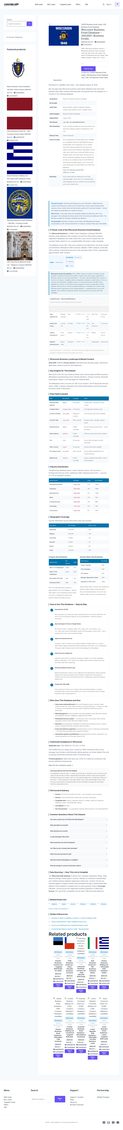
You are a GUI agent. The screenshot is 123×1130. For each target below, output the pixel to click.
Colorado (103, 904)
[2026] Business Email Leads (91, 24)
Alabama (54, 904)
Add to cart (88, 69)
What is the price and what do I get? (60, 854)
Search (9, 20)
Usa (87, 77)
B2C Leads (51, 4)
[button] (104, 4)
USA (56, 89)
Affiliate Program (103, 1097)
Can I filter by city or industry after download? (63, 848)
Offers (78, 4)
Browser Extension (77, 1105)
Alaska (64, 904)
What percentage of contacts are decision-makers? (65, 865)
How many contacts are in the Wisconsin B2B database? (67, 819)
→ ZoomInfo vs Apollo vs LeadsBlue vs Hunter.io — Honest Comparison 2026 (73, 918)
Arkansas (82, 904)
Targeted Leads (65, 4)
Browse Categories (15, 37)
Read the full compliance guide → (61, 765)
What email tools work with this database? (62, 842)
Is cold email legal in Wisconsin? (59, 836)
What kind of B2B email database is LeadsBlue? (64, 860)
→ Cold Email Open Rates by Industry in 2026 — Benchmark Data (70, 929)
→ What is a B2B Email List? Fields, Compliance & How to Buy (68, 921)
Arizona (73, 904)
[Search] (29, 24)
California (93, 904)
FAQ (86, 4)
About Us (73, 1102)
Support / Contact (76, 1097)
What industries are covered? (59, 831)
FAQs (72, 1100)
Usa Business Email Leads (98, 77)
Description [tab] (57, 80)
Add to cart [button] (58, 985)
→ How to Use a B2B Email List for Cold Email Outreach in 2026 (69, 925)
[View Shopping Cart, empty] (117, 4)
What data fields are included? (59, 825)
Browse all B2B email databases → (59, 908)
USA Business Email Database (97, 75)
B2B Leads (39, 4)
